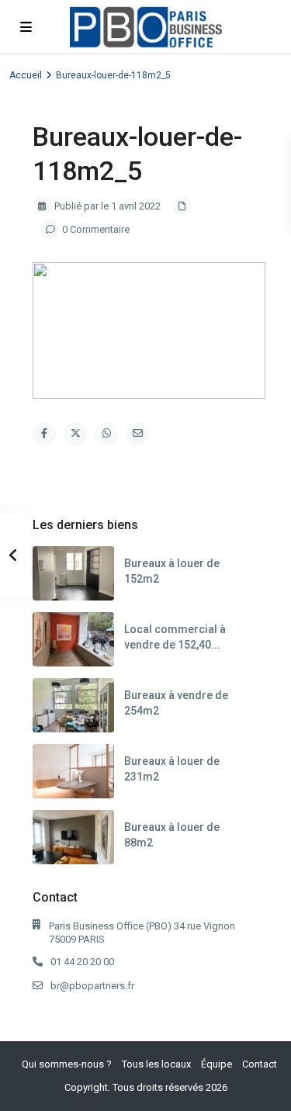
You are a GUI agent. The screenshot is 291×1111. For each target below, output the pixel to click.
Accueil (25, 75)
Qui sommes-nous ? (67, 1064)
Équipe (216, 1064)
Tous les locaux (156, 1064)
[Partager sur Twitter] (75, 433)
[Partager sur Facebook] (44, 433)
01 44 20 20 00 (82, 961)
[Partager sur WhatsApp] (106, 433)
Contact (259, 1064)
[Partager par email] (137, 433)
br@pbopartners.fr (92, 986)
